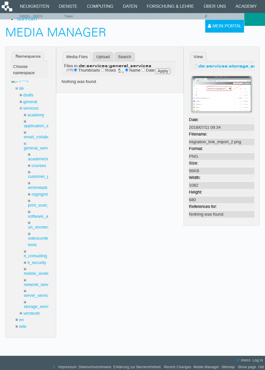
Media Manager (206, 367)
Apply (163, 71)
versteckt (31, 313)
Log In (258, 360)
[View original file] (221, 94)
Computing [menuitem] (100, 6)
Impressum (67, 367)
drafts (28, 95)
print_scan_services (46, 205)
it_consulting (35, 256)
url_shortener (40, 227)
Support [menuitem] (27, 19)
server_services (38, 295)
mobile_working (38, 273)
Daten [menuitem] (130, 6)
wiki (22, 326)
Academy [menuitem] (246, 6)
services (31, 108)
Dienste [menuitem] (68, 6)
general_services (39, 148)
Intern (246, 360)
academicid (38, 159)
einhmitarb (37, 187)
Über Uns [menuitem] (215, 6)
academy (35, 115)
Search (124, 57)
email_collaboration (42, 137)
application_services (43, 126)
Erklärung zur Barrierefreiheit (137, 367)
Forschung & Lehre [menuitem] (170, 6)
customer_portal (42, 176)
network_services (40, 284)
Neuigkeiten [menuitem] (34, 6)
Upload (103, 57)
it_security (36, 262)
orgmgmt (40, 194)
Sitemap (228, 367)
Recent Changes (177, 367)
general (30, 102)
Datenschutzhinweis (95, 367)
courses (39, 165)
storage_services (39, 306)
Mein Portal (226, 26)
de (21, 88)
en (21, 320)
